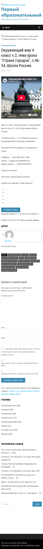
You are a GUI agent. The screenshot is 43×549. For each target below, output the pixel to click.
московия (35, 261)
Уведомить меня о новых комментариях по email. (19, 364)
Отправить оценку (11, 210)
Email (4, 338)
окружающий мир (9, 264)
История (5, 409)
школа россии (22, 267)
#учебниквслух (14, 255)
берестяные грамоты (10, 258)
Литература (6, 413)
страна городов (8, 267)
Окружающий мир (8, 46)
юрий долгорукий (9, 270)
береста (33, 255)
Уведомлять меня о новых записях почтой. (19, 374)
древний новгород (9, 261)
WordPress (30, 545)
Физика (4, 434)
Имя (3, 328)
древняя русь (24, 261)
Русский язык (7, 430)
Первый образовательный (21, 12)
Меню (7, 27)
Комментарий (7, 296)
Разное (4, 426)
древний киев (30, 258)
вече (21, 258)
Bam (38, 545)
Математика (6, 417)
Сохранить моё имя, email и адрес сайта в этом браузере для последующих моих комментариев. (20, 352)
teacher (8, 240)
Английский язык (8, 405)
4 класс (25, 255)
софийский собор (25, 264)
